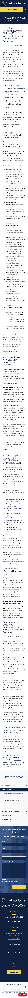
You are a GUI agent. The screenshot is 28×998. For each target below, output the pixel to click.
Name (3, 841)
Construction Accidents (9, 789)
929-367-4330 (12, 9)
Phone (3, 848)
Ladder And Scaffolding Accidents (13, 793)
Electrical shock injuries (14, 520)
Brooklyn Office (14, 939)
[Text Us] (22, 995)
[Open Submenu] (26, 782)
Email (3, 855)
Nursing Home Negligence (9, 807)
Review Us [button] (14, 972)
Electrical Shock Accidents (11, 800)
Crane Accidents (8, 796)
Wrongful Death (6, 819)
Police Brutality (6, 815)
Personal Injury (6, 782)
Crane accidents (11, 499)
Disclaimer (5, 879)
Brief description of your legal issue (11, 862)
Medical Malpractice (8, 804)
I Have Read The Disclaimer (11, 881)
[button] (25, 9)
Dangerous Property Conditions (11, 811)
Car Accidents (6, 785)
